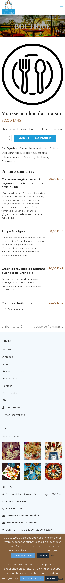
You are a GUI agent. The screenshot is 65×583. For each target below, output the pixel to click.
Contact (7, 385)
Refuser (43, 555)
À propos (7, 356)
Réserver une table (13, 371)
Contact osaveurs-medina (22, 515)
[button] (61, 7)
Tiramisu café (12, 327)
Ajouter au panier (35, 138)
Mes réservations (15, 414)
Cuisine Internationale (33, 148)
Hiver (44, 157)
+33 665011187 (15, 508)
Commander (9, 393)
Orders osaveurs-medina (21, 522)
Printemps (9, 161)
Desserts (28, 157)
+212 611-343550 (16, 501)
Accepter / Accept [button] (23, 555)
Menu (5, 364)
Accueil (6, 349)
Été (38, 157)
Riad (5, 400)
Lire (52, 555)
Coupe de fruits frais (47, 327)
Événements (10, 378)
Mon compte (12, 407)
